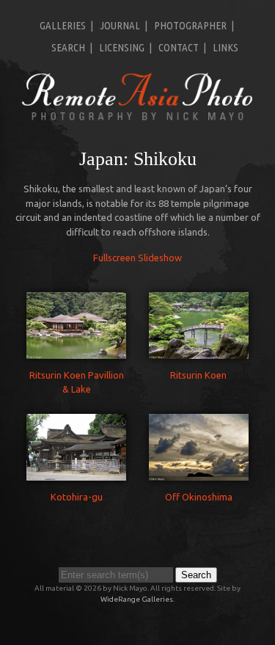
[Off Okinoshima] (199, 473)
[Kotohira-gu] (76, 473)
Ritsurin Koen (198, 375)
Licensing (121, 47)
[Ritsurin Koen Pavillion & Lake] (76, 351)
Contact (178, 47)
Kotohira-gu (77, 497)
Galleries (63, 25)
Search (68, 47)
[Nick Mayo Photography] (137, 119)
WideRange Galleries (136, 599)
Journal (120, 25)
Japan (101, 159)
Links (225, 47)
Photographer (190, 25)
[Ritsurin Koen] (199, 351)
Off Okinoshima (198, 497)
